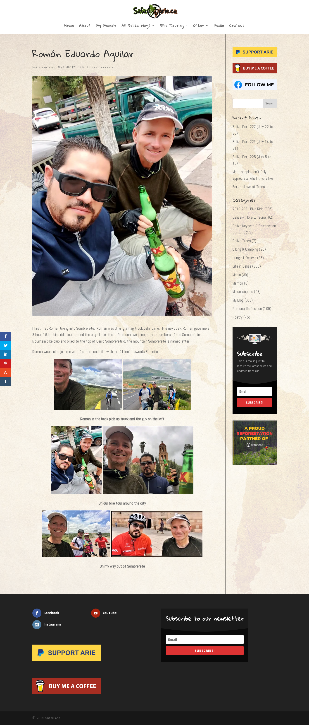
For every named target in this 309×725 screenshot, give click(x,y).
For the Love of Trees (249, 186)
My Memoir (106, 26)
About (85, 26)
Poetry (237, 317)
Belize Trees (242, 240)
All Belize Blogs (136, 26)
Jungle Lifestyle (244, 257)
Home (69, 26)
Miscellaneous (243, 291)
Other (198, 26)
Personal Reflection (247, 308)
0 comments (106, 67)
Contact (237, 26)
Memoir (238, 283)
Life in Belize (242, 266)
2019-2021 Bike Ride (85, 67)
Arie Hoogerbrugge (46, 67)
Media (219, 26)
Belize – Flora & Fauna (249, 217)
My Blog (238, 300)
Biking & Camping (245, 249)
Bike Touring (172, 26)
